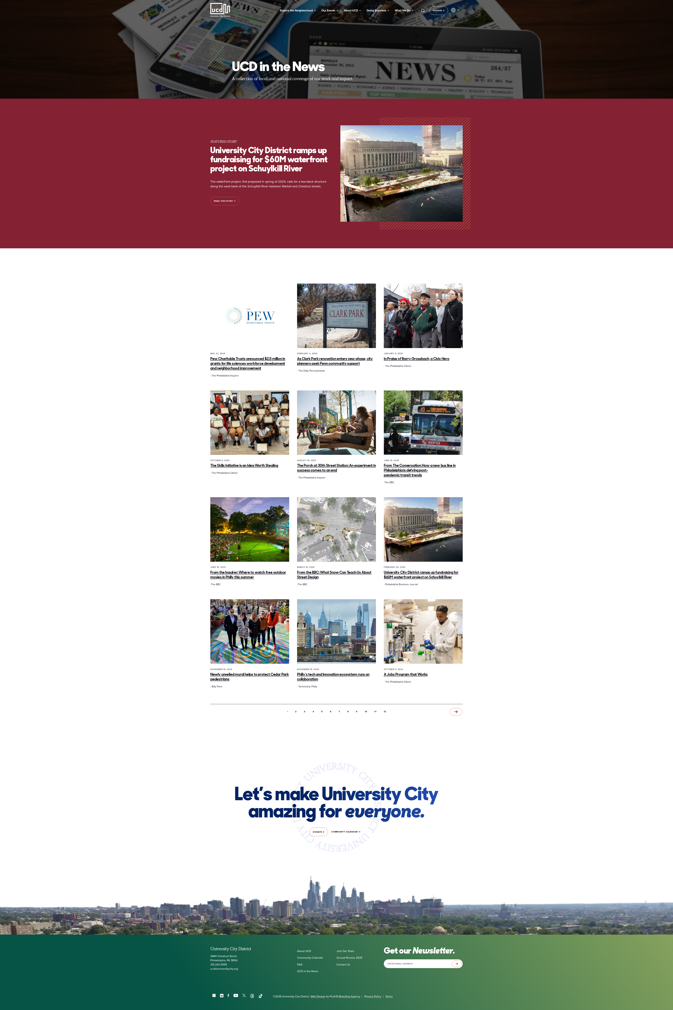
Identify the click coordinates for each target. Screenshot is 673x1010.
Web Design (318, 996)
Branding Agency (349, 996)
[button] (297, 10)
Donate (438, 10)
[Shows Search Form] (423, 10)
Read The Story (224, 201)
